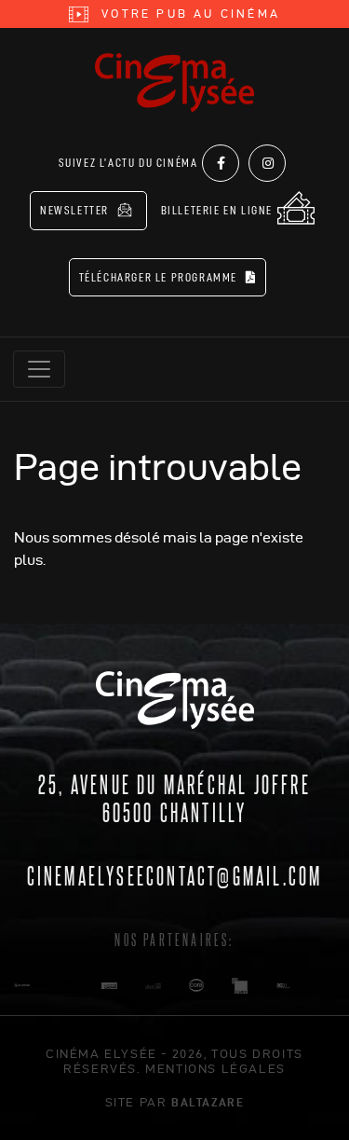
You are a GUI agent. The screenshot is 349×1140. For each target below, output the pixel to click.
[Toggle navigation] (39, 369)
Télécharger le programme (160, 277)
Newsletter (76, 210)
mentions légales (215, 1068)
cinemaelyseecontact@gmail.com (175, 874)
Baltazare (207, 1101)
